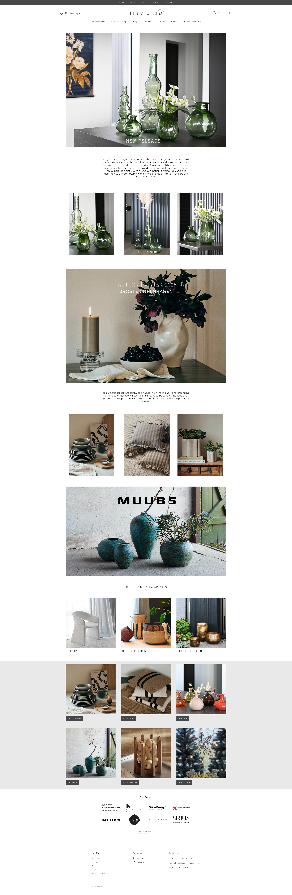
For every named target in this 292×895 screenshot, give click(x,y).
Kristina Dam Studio (192, 22)
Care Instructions (98, 866)
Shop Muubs (72, 782)
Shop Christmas (184, 782)
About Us (95, 858)
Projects (133, 2)
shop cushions (128, 718)
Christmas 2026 (98, 22)
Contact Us (155, 2)
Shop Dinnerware (74, 718)
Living (134, 22)
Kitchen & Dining (118, 22)
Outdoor (161, 22)
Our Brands (96, 869)
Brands (122, 2)
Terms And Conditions (100, 873)
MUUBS (173, 22)
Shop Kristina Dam (130, 782)
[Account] (60, 13)
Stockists (169, 2)
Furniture (147, 22)
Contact (95, 862)
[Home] (147, 12)
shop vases (183, 718)
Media (144, 2)
